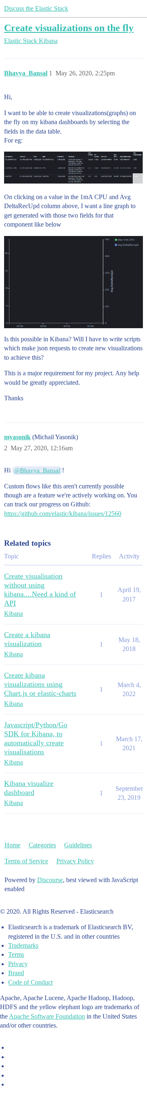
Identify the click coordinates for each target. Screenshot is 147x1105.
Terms (16, 954)
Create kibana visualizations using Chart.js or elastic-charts (40, 684)
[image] (73, 167)
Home (12, 845)
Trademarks (23, 945)
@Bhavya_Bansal (37, 470)
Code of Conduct (30, 982)
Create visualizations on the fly (69, 27)
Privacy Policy (75, 861)
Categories (42, 845)
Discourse (50, 879)
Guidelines (78, 845)
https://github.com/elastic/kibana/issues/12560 (62, 513)
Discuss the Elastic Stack (36, 8)
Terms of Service (26, 861)
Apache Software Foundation (47, 1016)
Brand (16, 972)
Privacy (18, 963)
